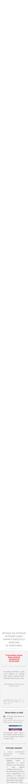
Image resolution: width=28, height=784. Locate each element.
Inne (22, 702)
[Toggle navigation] (25, 4)
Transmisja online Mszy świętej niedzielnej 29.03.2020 (14, 658)
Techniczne (7, 703)
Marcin (20, 700)
